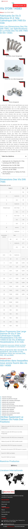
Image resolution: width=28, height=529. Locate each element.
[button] (25, 156)
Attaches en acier (5, 502)
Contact (3, 516)
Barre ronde (4, 504)
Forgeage (3, 506)
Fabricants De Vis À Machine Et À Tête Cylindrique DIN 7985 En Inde (13, 162)
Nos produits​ (4, 514)
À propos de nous (5, 512)
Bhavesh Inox (10, 526)
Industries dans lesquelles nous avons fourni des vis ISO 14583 (13, 168)
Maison (2, 12)
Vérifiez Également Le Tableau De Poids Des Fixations (14, 172)
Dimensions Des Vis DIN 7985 (11, 165)
